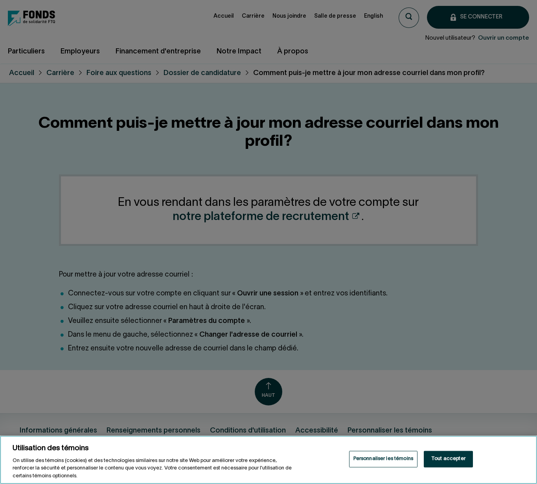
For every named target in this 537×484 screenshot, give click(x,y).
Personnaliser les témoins (383, 458)
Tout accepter (448, 458)
